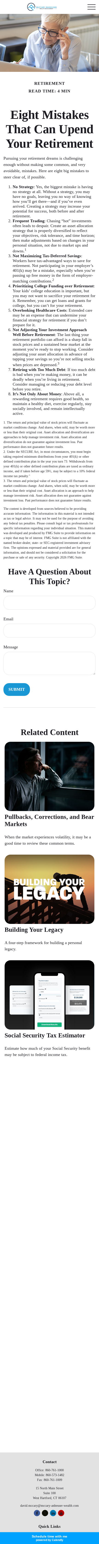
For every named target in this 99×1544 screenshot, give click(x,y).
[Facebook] (37, 1513)
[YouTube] (61, 1513)
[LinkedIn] (53, 1513)
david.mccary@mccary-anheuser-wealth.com (49, 1505)
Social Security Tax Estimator (45, 1035)
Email (8, 619)
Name (8, 591)
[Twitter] (45, 1513)
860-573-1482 (55, 1475)
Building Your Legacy (34, 929)
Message (10, 647)
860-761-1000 (54, 1470)
